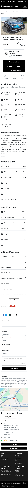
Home (2, 11)
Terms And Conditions (19, 475)
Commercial (3, 459)
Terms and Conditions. (6, 386)
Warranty (3, 472)
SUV (2, 455)
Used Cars (8, 11)
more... (3, 156)
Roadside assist (18, 463)
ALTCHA (23, 363)
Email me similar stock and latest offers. (13, 359)
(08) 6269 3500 (22, 1)
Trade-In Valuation (14, 66)
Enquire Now (14, 368)
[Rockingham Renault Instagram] (4, 1)
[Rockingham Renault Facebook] (2, 1)
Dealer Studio (10, 486)
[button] (25, 6)
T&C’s (16, 459)
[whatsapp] (9, 315)
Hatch (20, 11)
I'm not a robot (10, 364)
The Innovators (18, 458)
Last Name (5, 331)
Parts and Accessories (6, 471)
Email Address (6, 337)
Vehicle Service (4, 470)
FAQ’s (16, 460)
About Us (17, 472)
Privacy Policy (18, 476)
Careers (17, 471)
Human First (17, 456)
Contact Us (14, 444)
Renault (15, 11)
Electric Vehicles (4, 458)
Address (12, 1)
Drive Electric (18, 462)
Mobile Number (6, 344)
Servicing (17, 455)
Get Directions (14, 448)
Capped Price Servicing (6, 474)
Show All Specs (14, 300)
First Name (5, 325)
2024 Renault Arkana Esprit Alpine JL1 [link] (10, 13)
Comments (5, 350)
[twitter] (6, 315)
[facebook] (3, 315)
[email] (11, 315)
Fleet (16, 474)
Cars (2, 456)
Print (23, 45)
